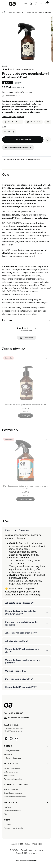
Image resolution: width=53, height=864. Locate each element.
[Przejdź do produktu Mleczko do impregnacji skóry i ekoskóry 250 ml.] (25, 378)
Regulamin (8, 754)
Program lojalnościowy (13, 779)
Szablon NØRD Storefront (25, 853)
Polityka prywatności (12, 810)
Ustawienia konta (11, 772)
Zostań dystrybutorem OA (18, 147)
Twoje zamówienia (12, 768)
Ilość (4, 127)
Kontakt (7, 807)
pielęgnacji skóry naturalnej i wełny (39, 12)
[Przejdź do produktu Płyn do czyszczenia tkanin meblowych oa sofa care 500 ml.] (25, 460)
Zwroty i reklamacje (12, 751)
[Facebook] (6, 738)
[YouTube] (16, 738)
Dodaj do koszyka (23, 139)
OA (3, 66)
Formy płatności (11, 789)
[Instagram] (11, 738)
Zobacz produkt (25, 499)
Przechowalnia (10, 775)
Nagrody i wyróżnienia (13, 828)
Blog (6, 814)
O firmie (7, 824)
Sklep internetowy (25, 861)
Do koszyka (25, 415)
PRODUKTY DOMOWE (15, 12)
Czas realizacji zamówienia (15, 796)
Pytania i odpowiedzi (12, 758)
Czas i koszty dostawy (13, 793)
